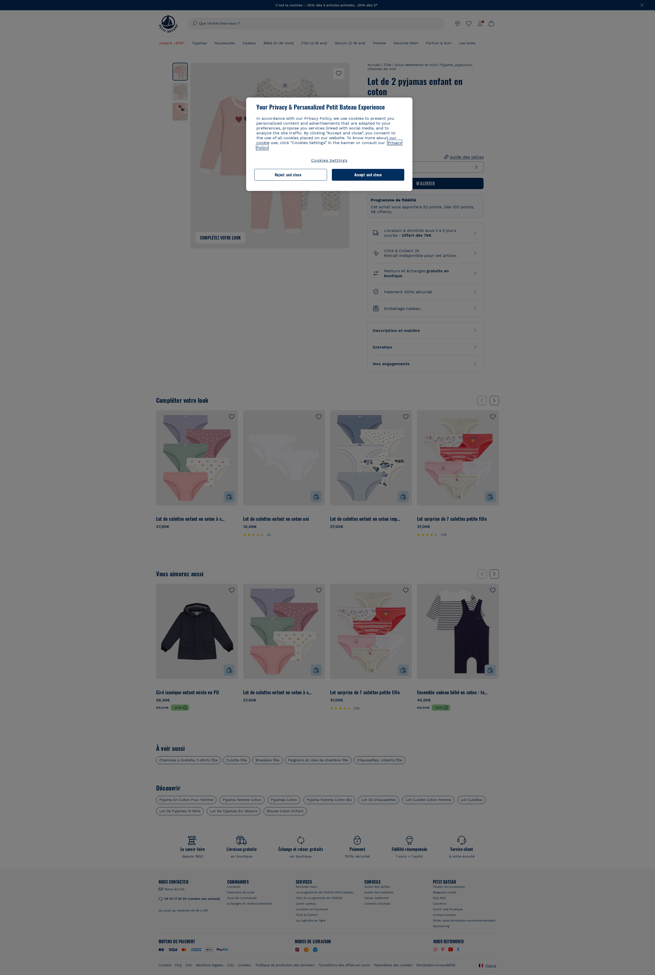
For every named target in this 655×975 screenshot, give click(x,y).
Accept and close (368, 174)
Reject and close (288, 174)
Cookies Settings (329, 160)
